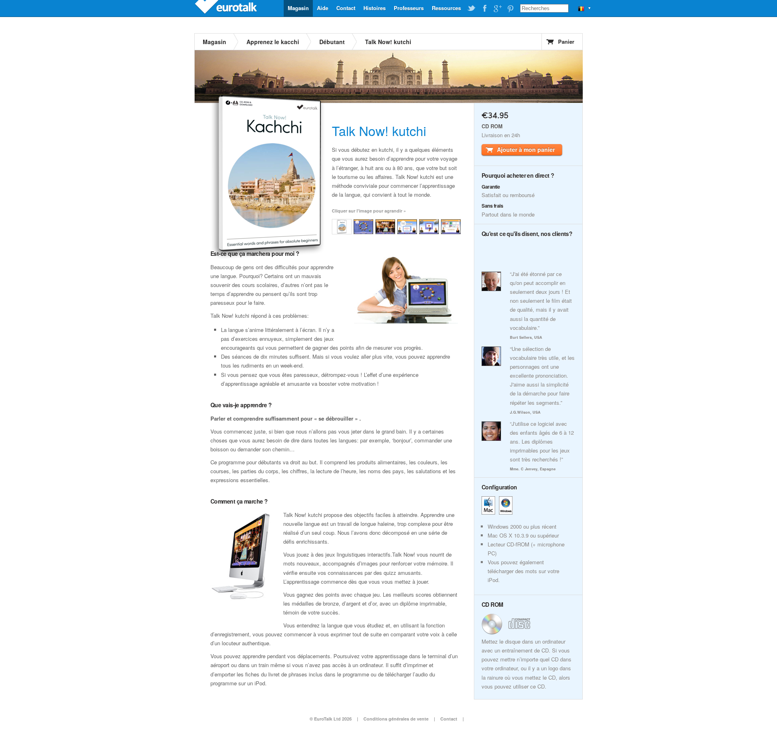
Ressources (446, 8)
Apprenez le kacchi (272, 42)
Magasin (298, 8)
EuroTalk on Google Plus (497, 8)
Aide (322, 8)
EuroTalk (226, 8)
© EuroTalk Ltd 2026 (331, 719)
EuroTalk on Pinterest (510, 8)
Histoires (374, 8)
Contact (345, 8)
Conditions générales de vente (396, 719)
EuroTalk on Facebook (484, 8)
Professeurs (409, 8)
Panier (566, 41)
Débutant (332, 42)
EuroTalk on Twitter (471, 8)
